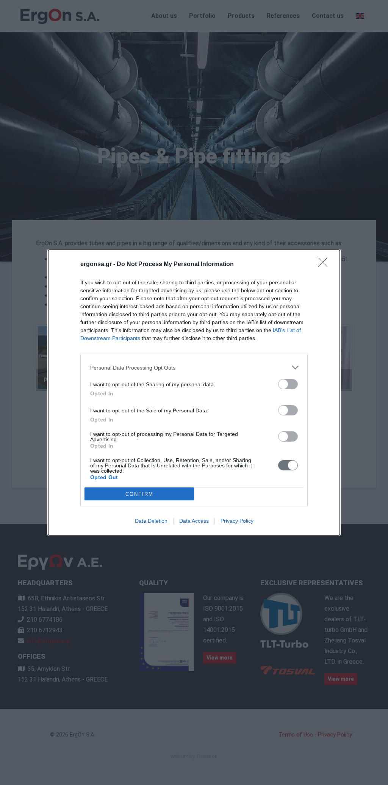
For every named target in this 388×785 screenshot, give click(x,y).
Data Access (194, 521)
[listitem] (194, 367)
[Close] (325, 264)
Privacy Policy (237, 521)
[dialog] (194, 392)
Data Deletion (151, 521)
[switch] (288, 384)
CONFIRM (139, 494)
